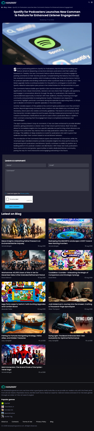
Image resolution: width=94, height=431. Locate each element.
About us (4, 422)
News (9, 7)
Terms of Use (27, 422)
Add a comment (14, 206)
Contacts (15, 422)
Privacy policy (24, 193)
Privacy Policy (41, 422)
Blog (5, 7)
